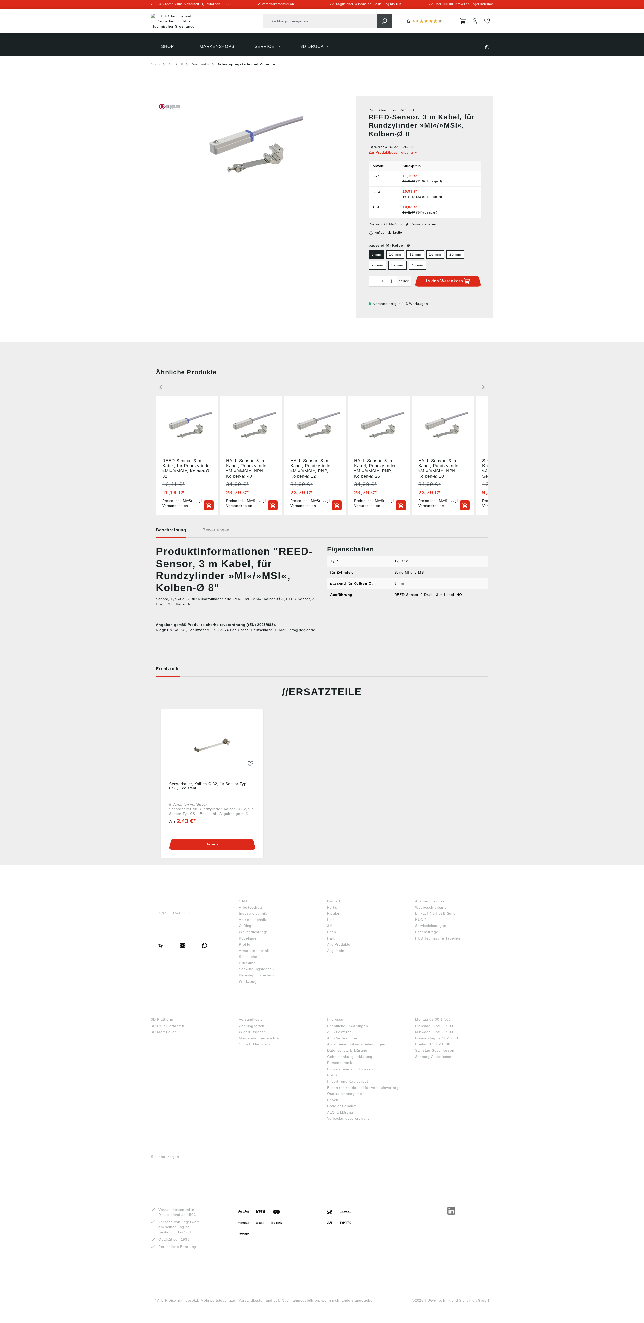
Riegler (333, 913)
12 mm (415, 254)
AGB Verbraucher (342, 1038)
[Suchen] (384, 21)
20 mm (455, 254)
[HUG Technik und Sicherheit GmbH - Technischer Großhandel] (174, 21)
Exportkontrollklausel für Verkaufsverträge (364, 1088)
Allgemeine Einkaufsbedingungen (356, 1044)
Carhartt (334, 901)
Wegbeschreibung (431, 907)
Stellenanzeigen (165, 1157)
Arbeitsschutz (251, 907)
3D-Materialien (164, 1032)
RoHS (332, 1075)
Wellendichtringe (253, 932)
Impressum (336, 1019)
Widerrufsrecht (252, 1032)
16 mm (435, 254)
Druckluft (247, 963)
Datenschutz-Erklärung (347, 1050)
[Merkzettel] (487, 21)
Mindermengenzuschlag (260, 1038)
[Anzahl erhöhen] (391, 281)
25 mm (378, 265)
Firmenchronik (339, 1063)
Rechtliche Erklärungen (347, 1026)
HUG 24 (422, 920)
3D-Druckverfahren (167, 1026)
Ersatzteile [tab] (168, 668)
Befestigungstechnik (256, 975)
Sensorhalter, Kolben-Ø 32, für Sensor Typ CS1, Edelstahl (207, 786)
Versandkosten (252, 1019)
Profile (244, 944)
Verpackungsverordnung (348, 1118)
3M (329, 926)
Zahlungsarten (251, 1026)
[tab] (171, 532)
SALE (244, 901)
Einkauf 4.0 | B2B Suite (435, 913)
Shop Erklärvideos (255, 1044)
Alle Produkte (338, 944)
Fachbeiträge (426, 932)
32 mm (397, 265)
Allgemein (335, 951)
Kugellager (248, 938)
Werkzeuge (249, 981)
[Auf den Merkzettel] (250, 764)
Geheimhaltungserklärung (349, 1057)
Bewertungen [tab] (216, 530)
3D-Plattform (162, 1019)
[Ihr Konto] (475, 21)
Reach (332, 1100)
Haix (331, 938)
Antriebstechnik (252, 920)
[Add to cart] (209, 505)
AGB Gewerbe (339, 1032)
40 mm (418, 265)
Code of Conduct (342, 1106)
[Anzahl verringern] (374, 281)
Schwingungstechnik (257, 969)
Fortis (332, 907)
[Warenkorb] (463, 21)
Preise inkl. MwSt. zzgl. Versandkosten (402, 224)
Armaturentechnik (254, 951)
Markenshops (344, 892)
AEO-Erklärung (340, 1112)
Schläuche (248, 957)
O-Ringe (246, 926)
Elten (331, 932)
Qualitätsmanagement (346, 1094)
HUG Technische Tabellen (437, 938)
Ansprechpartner (430, 901)
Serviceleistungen (430, 926)
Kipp (331, 920)
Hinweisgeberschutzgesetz (350, 1069)
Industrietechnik (253, 913)
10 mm (395, 254)
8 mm (376, 254)
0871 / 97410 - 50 (175, 913)
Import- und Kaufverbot (347, 1081)
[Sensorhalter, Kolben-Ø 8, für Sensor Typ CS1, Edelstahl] (212, 746)
